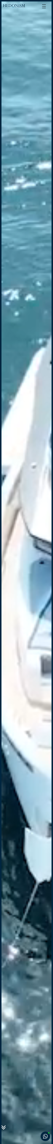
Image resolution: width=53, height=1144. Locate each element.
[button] (45, 1136)
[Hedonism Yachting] (14, 5)
